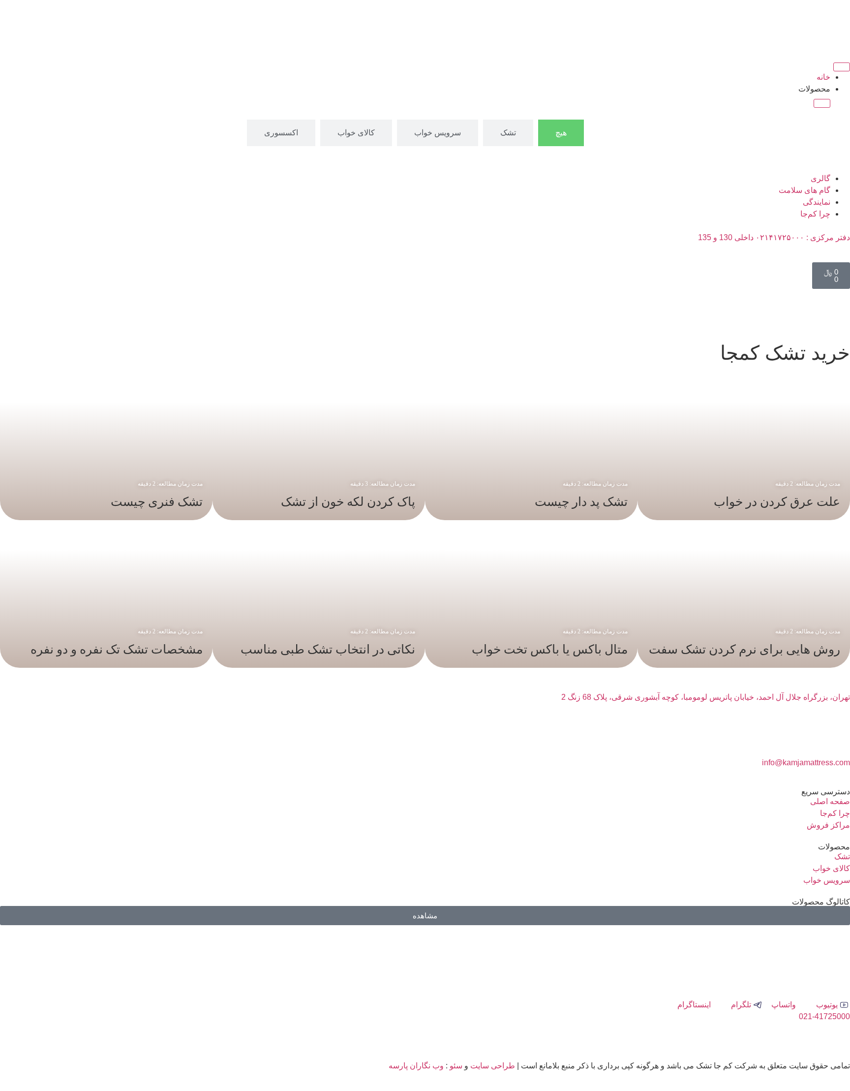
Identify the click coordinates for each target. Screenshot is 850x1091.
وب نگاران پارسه (416, 1065)
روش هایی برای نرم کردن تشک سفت (744, 649)
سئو (456, 1065)
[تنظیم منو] (841, 66)
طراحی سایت (492, 1065)
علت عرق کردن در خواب (777, 501)
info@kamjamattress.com (806, 762)
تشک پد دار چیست (581, 501)
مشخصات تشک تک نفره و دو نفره (116, 649)
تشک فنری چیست (157, 501)
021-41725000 (824, 1016)
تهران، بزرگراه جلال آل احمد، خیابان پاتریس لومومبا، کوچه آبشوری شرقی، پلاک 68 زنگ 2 (705, 697)
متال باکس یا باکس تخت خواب (550, 649)
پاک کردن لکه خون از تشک (348, 501)
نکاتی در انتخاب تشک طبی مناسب (328, 649)
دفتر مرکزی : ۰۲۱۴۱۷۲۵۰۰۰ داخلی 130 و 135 (774, 237)
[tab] (561, 133)
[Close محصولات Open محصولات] (822, 103)
